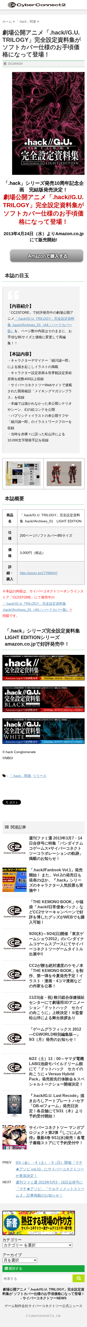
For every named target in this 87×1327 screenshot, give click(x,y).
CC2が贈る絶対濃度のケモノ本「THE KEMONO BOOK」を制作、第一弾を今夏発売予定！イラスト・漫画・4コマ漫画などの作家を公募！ (56, 975)
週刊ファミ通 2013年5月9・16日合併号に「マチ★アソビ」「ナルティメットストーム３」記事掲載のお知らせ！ (50, 1188)
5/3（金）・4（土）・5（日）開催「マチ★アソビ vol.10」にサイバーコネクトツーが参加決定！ (50, 1169)
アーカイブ (12, 1255)
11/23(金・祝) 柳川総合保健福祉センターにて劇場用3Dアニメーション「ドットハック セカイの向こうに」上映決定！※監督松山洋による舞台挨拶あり (57, 1007)
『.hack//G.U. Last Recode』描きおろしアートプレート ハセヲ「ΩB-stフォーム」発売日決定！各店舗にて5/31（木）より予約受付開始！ (56, 1106)
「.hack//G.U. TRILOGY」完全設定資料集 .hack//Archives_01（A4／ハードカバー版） (40, 325)
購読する (15, 1268)
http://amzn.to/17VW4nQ (39, 573)
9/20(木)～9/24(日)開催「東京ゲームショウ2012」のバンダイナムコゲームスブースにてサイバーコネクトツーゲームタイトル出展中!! (56, 944)
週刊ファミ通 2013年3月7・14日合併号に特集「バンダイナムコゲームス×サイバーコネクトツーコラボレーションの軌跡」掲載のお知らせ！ (56, 848)
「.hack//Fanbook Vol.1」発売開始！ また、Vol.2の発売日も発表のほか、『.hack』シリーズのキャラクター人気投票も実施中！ (56, 880)
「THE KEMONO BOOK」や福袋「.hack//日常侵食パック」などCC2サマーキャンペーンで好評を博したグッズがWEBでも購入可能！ (57, 912)
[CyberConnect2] (36, 4)
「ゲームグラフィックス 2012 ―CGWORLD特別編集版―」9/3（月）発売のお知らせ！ (55, 1034)
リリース (39, 776)
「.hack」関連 (20, 776)
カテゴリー (12, 1240)
